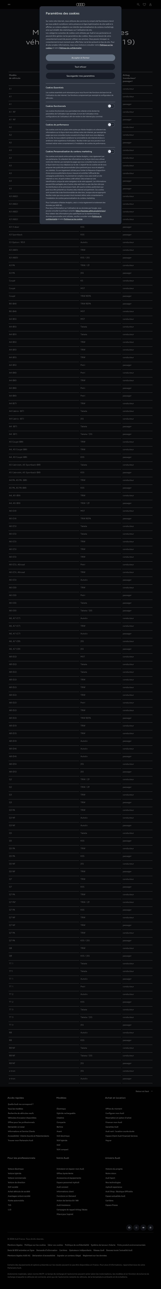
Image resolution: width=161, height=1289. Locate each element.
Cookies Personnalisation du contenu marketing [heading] (69, 151)
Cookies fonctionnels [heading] (56, 106)
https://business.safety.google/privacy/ (91, 211)
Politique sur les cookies (73, 219)
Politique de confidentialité (70, 48)
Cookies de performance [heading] (57, 124)
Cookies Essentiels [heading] (55, 87)
